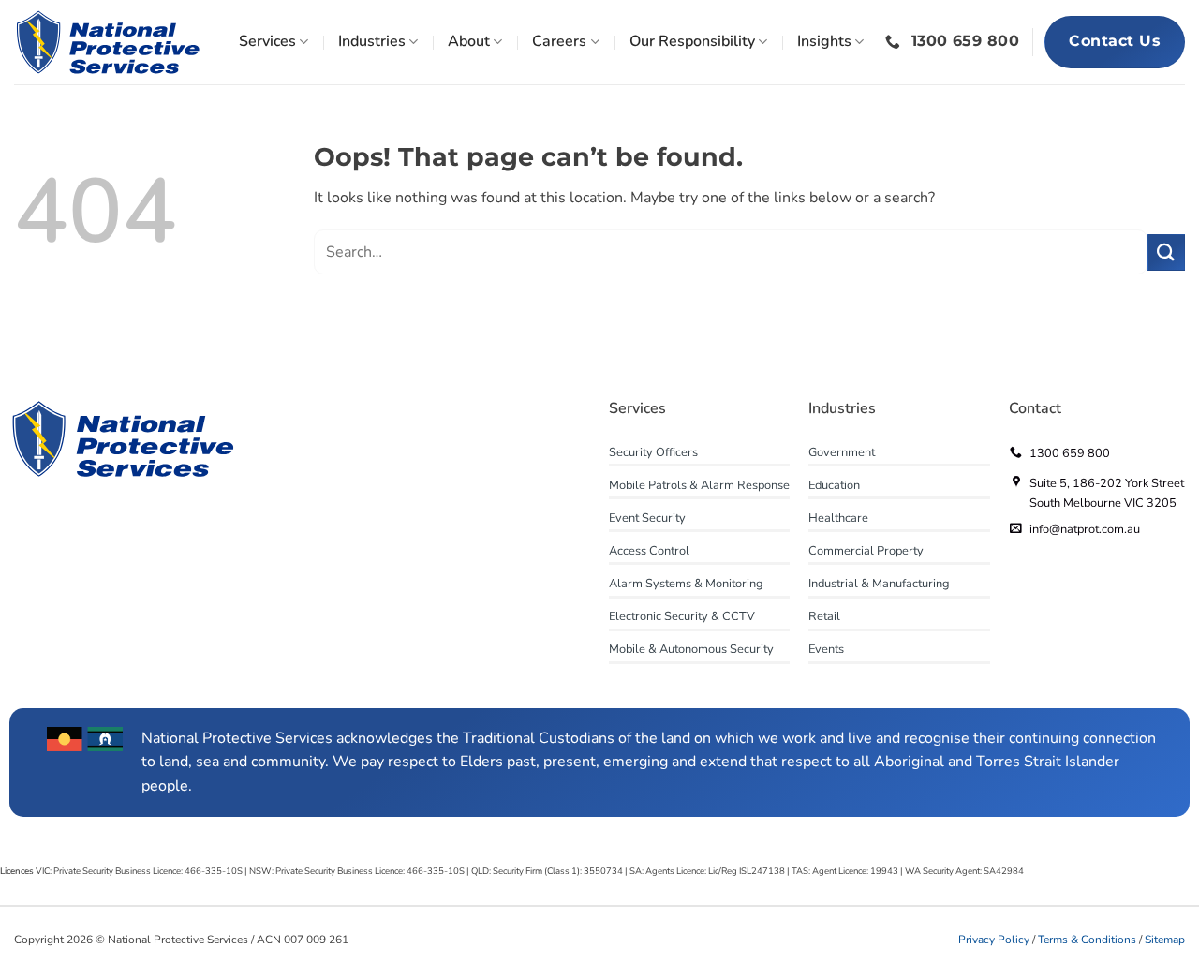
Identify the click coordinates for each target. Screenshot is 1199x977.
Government (841, 452)
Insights (824, 41)
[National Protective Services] (107, 42)
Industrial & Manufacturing (879, 583)
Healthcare (838, 518)
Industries (372, 41)
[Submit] (1166, 252)
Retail (824, 616)
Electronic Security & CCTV (682, 616)
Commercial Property (866, 550)
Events (826, 649)
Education (834, 485)
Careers (559, 41)
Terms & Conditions (1088, 939)
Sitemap (1165, 939)
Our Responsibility (692, 41)
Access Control (649, 550)
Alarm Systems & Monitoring (686, 583)
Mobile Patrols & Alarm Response (699, 485)
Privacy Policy (993, 939)
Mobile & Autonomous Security (691, 649)
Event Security (647, 518)
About (469, 41)
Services (267, 41)
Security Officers (653, 452)
